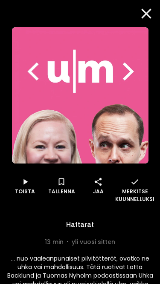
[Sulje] (146, 13)
